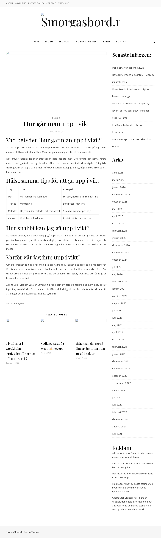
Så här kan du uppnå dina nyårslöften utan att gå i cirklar (90, 349)
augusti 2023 (119, 303)
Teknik (106, 41)
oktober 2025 (119, 201)
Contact (51, 3)
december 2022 (121, 361)
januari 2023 (119, 354)
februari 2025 (119, 230)
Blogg (48, 41)
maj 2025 (117, 208)
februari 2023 (119, 346)
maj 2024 (117, 274)
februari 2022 (119, 412)
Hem (36, 41)
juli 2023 (116, 310)
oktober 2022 (119, 375)
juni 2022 (117, 404)
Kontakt (122, 41)
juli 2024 (116, 266)
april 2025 (117, 216)
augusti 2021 (119, 426)
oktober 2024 (119, 259)
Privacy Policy (36, 3)
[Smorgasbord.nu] (80, 20)
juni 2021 (117, 433)
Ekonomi (64, 41)
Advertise (20, 3)
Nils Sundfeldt (16, 303)
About (9, 3)
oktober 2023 (119, 295)
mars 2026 (118, 179)
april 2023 (117, 332)
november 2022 (121, 368)
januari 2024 (119, 288)
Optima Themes (31, 532)
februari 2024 (119, 281)
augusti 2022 (119, 390)
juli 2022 (116, 397)
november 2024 (121, 252)
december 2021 (121, 419)
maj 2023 (117, 324)
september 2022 (121, 383)
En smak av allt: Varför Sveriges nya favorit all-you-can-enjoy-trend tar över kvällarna (131, 110)
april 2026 (117, 172)
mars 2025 (118, 223)
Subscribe (63, 3)
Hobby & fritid (86, 41)
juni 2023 (117, 317)
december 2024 (121, 245)
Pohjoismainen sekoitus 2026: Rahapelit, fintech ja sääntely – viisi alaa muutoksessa (133, 74)
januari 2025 (119, 237)
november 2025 (121, 194)
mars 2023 (118, 339)
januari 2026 (119, 187)
